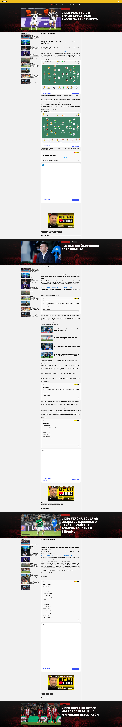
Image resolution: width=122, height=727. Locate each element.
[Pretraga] (118, 2)
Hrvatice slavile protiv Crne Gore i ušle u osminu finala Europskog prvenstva (34, 37)
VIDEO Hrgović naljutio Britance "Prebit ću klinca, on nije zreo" (34, 76)
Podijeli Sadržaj (65, 514)
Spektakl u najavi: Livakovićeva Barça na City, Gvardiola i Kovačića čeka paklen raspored (34, 43)
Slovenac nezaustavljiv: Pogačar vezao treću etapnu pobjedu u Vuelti (34, 70)
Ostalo (31, 35)
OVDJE (51, 59)
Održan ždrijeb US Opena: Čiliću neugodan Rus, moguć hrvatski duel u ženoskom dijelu (34, 48)
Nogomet (31, 57)
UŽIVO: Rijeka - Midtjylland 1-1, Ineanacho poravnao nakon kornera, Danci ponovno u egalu (34, 65)
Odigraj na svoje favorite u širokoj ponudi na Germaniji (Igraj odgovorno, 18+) (56, 51)
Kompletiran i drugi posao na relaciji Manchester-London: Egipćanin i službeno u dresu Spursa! (34, 82)
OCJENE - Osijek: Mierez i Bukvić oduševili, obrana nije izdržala (67, 346)
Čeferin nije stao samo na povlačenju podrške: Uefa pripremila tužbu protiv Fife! (34, 54)
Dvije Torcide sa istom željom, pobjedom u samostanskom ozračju (34, 59)
